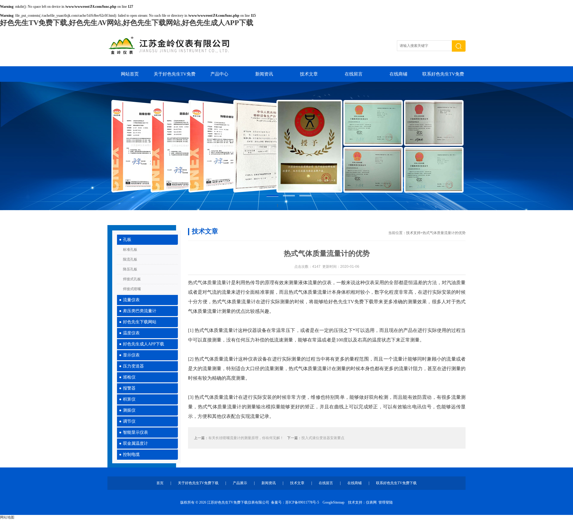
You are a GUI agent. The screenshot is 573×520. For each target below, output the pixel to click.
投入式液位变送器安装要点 (322, 438)
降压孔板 (130, 269)
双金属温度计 (135, 443)
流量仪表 (131, 300)
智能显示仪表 (135, 432)
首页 (160, 483)
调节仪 (129, 421)
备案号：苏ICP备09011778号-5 (295, 502)
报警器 (129, 388)
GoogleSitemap (333, 502)
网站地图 (7, 517)
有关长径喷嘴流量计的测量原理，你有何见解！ (246, 438)
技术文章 (309, 74)
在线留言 (354, 74)
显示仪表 (131, 355)
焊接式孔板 (132, 279)
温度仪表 (131, 333)
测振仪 (129, 410)
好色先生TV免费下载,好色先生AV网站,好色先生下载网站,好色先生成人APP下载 (126, 23)
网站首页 (130, 74)
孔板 (127, 239)
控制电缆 (131, 454)
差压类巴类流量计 (139, 311)
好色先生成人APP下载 (143, 344)
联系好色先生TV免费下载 (443, 77)
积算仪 (129, 399)
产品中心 (219, 74)
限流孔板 (130, 259)
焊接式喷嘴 (132, 289)
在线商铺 (398, 74)
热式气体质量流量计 (209, 282)
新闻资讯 (264, 74)
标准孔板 (130, 249)
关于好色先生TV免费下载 (174, 77)
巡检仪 (129, 377)
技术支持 (413, 233)
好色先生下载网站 (139, 322)
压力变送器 (133, 366)
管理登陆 (385, 502)
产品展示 (240, 483)
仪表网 (371, 502)
